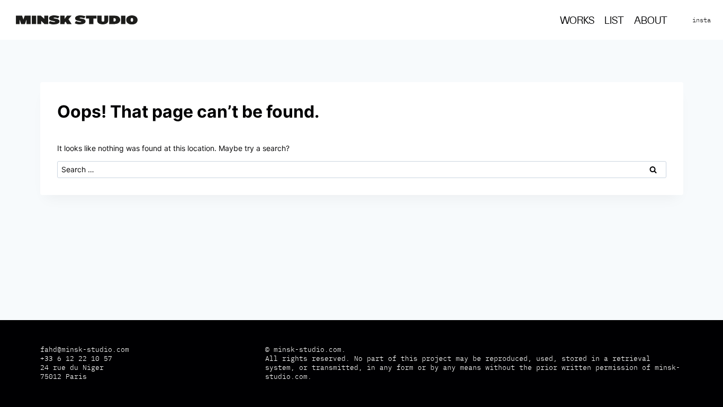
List (614, 21)
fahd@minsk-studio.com (84, 349)
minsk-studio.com (307, 349)
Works (577, 21)
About (650, 21)
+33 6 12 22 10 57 (76, 358)
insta (701, 19)
